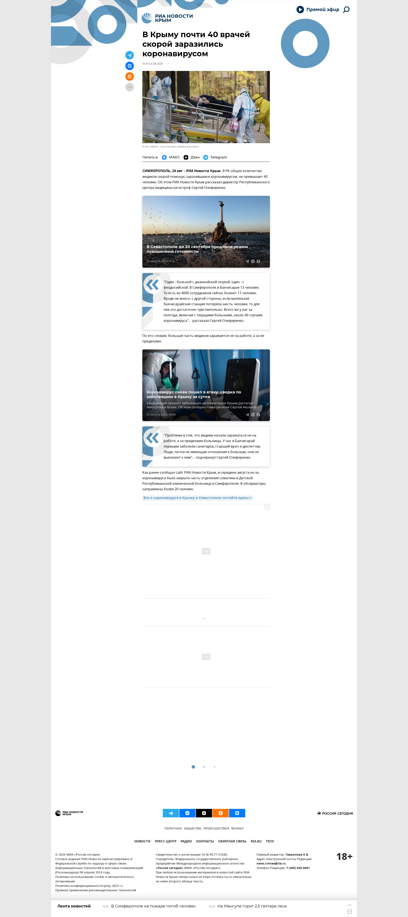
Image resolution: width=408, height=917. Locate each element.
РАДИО (186, 841)
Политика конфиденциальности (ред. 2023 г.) (88, 886)
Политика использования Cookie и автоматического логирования (94, 879)
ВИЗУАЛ (237, 828)
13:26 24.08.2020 (152, 63)
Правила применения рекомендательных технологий (95, 890)
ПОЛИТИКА (173, 828)
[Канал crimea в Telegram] (171, 813)
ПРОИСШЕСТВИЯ (216, 828)
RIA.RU (256, 841)
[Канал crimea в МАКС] (237, 813)
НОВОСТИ (142, 841)
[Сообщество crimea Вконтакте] (187, 813)
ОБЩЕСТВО (192, 828)
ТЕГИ (270, 841)
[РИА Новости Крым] (167, 18)
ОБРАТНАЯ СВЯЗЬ (232, 841)
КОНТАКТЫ (205, 841)
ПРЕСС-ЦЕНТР (165, 841)
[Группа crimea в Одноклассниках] (220, 813)
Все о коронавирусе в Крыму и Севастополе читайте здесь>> (197, 498)
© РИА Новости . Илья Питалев (158, 146)
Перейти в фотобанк (188, 146)
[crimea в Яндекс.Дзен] (204, 813)
